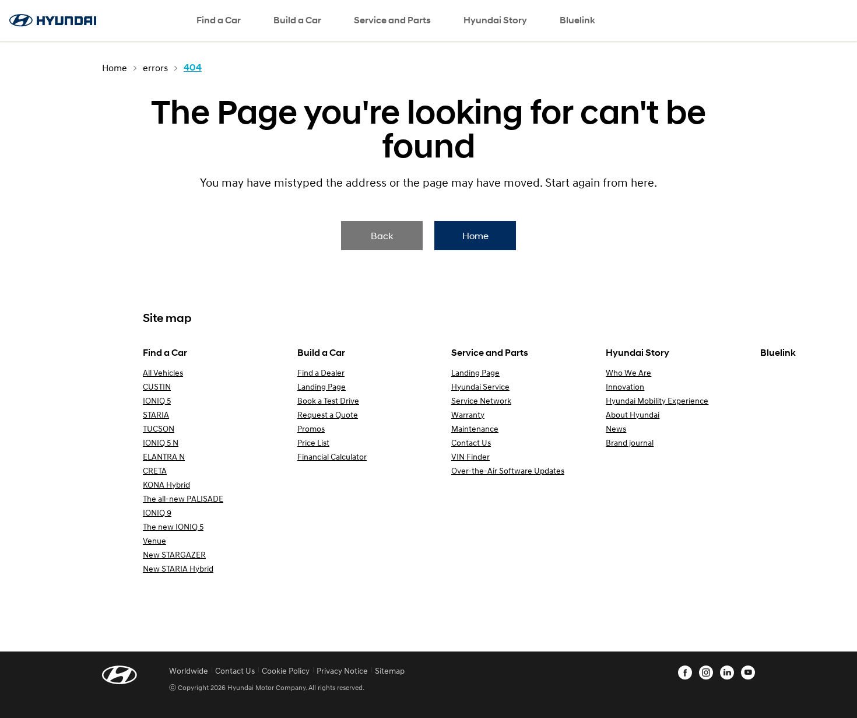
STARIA (156, 414)
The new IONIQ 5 (173, 526)
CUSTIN (157, 386)
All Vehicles (163, 372)
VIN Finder (470, 456)
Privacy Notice (342, 670)
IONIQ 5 (157, 400)
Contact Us (471, 442)
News (616, 428)
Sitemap (390, 670)
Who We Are (628, 372)
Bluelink (577, 20)
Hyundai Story (495, 20)
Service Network (481, 400)
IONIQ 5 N (160, 442)
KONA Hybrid (166, 484)
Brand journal (630, 442)
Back (382, 235)
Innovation (625, 386)
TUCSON (158, 428)
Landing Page (321, 386)
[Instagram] (706, 673)
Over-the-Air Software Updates (507, 470)
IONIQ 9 (157, 512)
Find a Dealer (321, 372)
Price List (313, 442)
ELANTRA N (164, 456)
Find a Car (218, 20)
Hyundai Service (480, 386)
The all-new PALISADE (183, 498)
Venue (154, 540)
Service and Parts (392, 20)
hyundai (52, 20)
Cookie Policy (286, 670)
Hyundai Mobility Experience (657, 400)
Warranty (467, 414)
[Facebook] (685, 673)
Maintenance (474, 428)
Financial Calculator (332, 456)
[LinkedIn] (727, 673)
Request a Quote (327, 414)
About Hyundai (632, 414)
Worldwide (188, 670)
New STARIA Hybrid (178, 568)
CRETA (155, 470)
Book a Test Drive (328, 400)
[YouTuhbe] (748, 673)
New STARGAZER (174, 554)
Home (475, 235)
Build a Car (297, 20)
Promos (311, 428)
